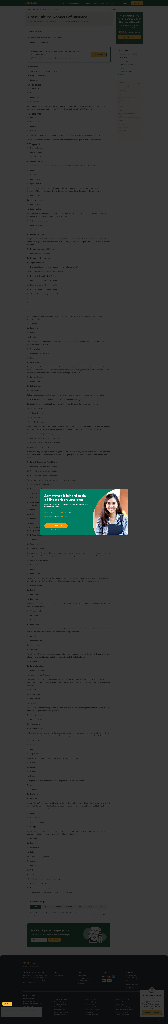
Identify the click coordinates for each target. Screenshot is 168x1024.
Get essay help (56, 526)
